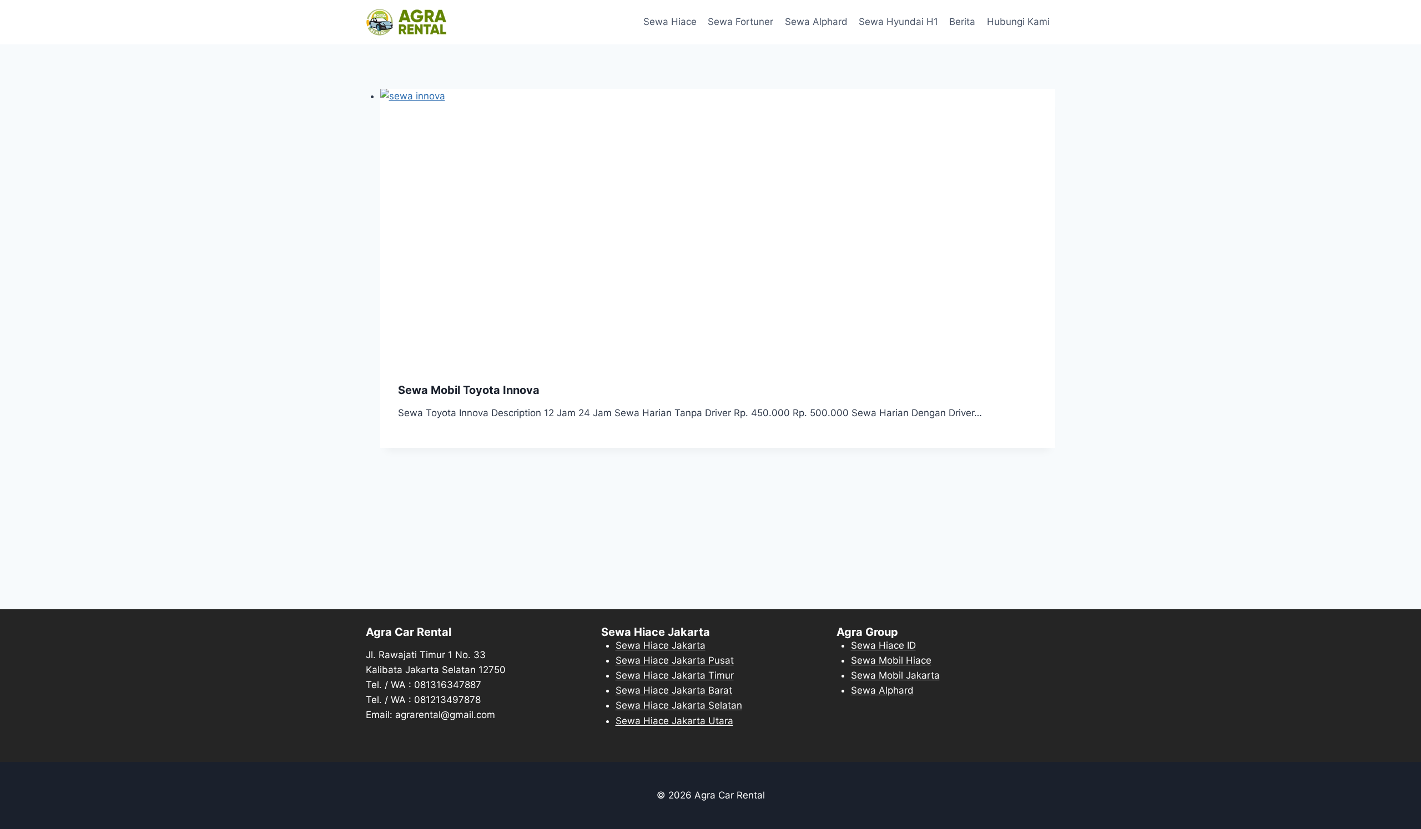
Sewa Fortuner (740, 21)
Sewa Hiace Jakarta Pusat (675, 660)
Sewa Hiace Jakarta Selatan (679, 705)
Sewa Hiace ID (883, 645)
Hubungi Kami (1018, 21)
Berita (962, 21)
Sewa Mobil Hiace (891, 660)
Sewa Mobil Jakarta (895, 675)
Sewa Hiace (670, 21)
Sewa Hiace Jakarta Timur (675, 675)
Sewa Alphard (816, 21)
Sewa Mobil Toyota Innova (469, 390)
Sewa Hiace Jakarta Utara (674, 720)
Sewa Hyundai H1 (898, 21)
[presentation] (718, 227)
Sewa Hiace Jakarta (661, 645)
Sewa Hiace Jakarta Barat (674, 690)
